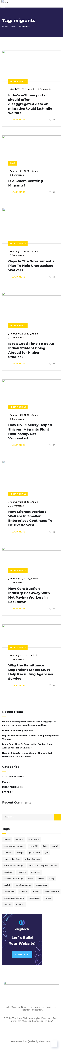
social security (52, 891)
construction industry (14, 846)
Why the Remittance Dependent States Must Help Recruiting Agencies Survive (30, 672)
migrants (22, 872)
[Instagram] (15, 1032)
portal (7, 885)
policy (51, 878)
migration (35, 872)
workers (20, 904)
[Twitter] (31, 1032)
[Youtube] (47, 1032)
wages (48, 898)
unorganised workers (14, 898)
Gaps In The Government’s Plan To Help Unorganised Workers (31, 265)
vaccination (34, 898)
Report (6, 792)
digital (55, 846)
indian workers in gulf (14, 865)
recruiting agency (23, 885)
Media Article (18, 81)
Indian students (32, 859)
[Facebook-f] (7, 1032)
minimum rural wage (13, 878)
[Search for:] (31, 817)
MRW (30, 878)
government (34, 852)
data (44, 846)
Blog (13, 26)
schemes (23, 891)
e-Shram (8, 852)
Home (5, 26)
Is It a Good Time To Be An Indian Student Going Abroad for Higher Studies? (31, 350)
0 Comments (44, 89)
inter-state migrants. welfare (43, 865)
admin (31, 89)
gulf (47, 852)
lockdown (8, 872)
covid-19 (33, 846)
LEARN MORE (18, 119)
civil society (33, 839)
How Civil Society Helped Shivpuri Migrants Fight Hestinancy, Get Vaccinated (30, 431)
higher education (12, 859)
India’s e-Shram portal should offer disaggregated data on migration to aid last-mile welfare (30, 104)
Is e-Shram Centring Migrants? (25, 183)
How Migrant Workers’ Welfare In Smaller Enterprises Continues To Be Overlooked (30, 518)
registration (41, 885)
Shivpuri (36, 891)
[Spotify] (39, 1032)
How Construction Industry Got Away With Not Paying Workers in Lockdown (29, 595)
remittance (9, 891)
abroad (7, 839)
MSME (41, 878)
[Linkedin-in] (23, 1032)
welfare (7, 904)
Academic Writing (13, 776)
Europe (20, 852)
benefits (19, 839)
